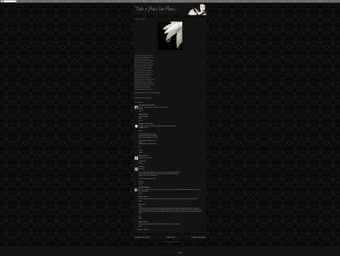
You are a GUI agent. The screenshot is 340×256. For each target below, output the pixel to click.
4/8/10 (140, 218)
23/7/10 (141, 193)
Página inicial (170, 237)
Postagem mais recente (142, 237)
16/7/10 (141, 163)
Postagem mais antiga (198, 237)
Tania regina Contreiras (145, 105)
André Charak (142, 187)
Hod (140, 166)
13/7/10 (141, 120)
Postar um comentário (142, 229)
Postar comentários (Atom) (172, 241)
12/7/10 (141, 111)
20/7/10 (141, 184)
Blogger (180, 252)
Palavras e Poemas (144, 123)
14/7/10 (141, 152)
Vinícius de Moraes (146, 98)
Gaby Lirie (142, 155)
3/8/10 (140, 201)
